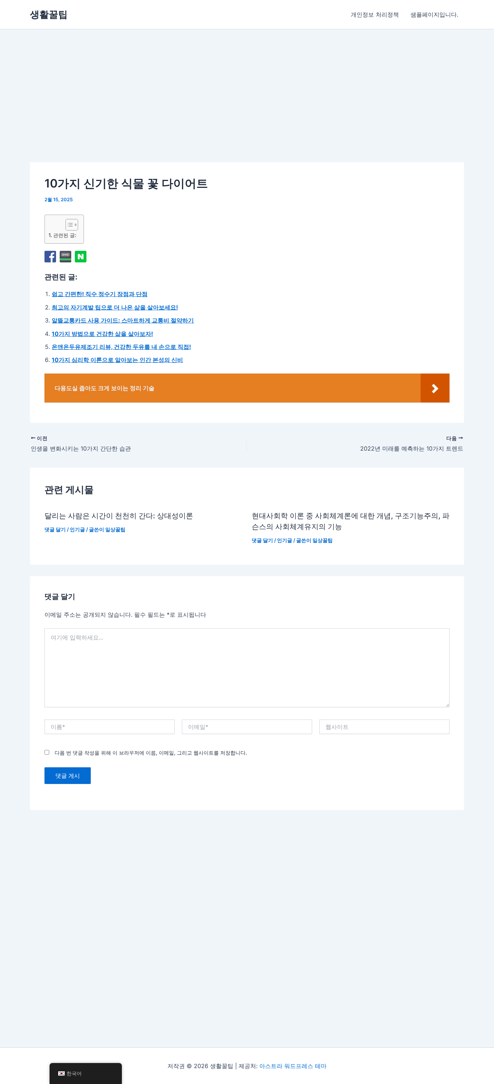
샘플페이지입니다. (434, 14)
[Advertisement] (183, 106)
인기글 (77, 529)
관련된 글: (64, 235)
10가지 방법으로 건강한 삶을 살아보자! (102, 333)
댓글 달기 (55, 529)
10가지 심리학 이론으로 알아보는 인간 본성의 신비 (117, 359)
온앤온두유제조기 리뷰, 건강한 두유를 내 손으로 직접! (121, 346)
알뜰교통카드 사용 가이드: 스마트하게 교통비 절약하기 (123, 320)
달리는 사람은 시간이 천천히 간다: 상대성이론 (118, 515)
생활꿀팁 (49, 14)
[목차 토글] (68, 225)
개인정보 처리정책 (375, 14)
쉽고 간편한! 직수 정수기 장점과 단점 (100, 294)
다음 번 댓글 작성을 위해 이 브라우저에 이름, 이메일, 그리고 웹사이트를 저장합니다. (151, 753)
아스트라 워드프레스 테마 (293, 1066)
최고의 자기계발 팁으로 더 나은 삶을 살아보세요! (115, 307)
